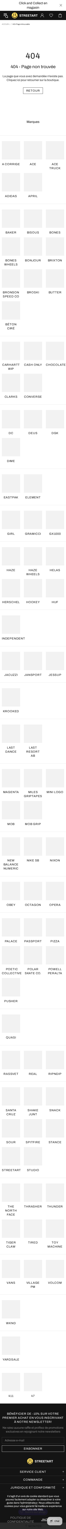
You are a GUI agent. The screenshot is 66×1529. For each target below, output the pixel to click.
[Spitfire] (33, 1128)
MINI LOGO (55, 792)
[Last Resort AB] (33, 734)
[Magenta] (11, 778)
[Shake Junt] (33, 1096)
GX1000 (55, 533)
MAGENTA (11, 792)
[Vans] (11, 1269)
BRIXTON (55, 260)
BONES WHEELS (11, 262)
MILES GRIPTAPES (33, 794)
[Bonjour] (33, 246)
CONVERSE (33, 396)
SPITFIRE (33, 1142)
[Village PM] (33, 1269)
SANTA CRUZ (11, 1112)
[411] (11, 1382)
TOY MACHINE (55, 1244)
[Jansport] (33, 661)
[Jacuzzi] (11, 661)
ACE (33, 164)
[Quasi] (11, 1023)
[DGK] (55, 419)
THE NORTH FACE (11, 1210)
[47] (33, 1382)
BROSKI (33, 292)
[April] (33, 182)
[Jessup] (55, 661)
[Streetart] (11, 1156)
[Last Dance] (11, 734)
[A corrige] (11, 150)
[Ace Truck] (55, 150)
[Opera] (55, 891)
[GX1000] (55, 520)
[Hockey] (33, 588)
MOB (11, 824)
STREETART (11, 1170)
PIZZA (55, 941)
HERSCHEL (11, 602)
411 (10, 1395)
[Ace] (33, 150)
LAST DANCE (11, 749)
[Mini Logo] (55, 778)
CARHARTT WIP (11, 366)
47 (33, 1395)
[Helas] (55, 556)
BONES (55, 232)
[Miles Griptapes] (33, 778)
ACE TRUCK (54, 166)
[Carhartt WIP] (11, 351)
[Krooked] (11, 697)
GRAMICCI (33, 533)
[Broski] (33, 278)
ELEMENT (33, 497)
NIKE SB (33, 860)
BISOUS (33, 232)
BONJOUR (33, 260)
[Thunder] (55, 1192)
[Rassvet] (11, 1060)
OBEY (11, 904)
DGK (55, 433)
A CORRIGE (11, 164)
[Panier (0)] (60, 15)
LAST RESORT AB (33, 751)
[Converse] (33, 383)
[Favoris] (51, 15)
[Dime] (11, 447)
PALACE (11, 941)
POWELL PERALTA (55, 971)
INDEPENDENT (13, 638)
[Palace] (11, 927)
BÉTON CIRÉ (10, 326)
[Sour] (11, 1128)
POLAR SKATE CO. (33, 971)
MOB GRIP (33, 824)
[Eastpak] (11, 483)
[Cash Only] (33, 351)
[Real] (33, 1060)
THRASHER (33, 1206)
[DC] (11, 419)
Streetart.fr (15, 15)
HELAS (55, 570)
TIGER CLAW (11, 1244)
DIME (11, 461)
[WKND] (11, 1309)
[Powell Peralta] (55, 955)
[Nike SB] (33, 846)
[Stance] (55, 1128)
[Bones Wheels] (11, 246)
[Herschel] (11, 588)
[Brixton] (55, 246)
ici (18, 80)
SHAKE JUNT (32, 1112)
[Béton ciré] (11, 310)
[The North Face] (11, 1192)
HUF (55, 602)
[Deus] (33, 419)
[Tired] (33, 1228)
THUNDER (55, 1206)
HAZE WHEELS (33, 572)
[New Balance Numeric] (11, 846)
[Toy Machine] (55, 1228)
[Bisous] (33, 218)
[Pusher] (11, 987)
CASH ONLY (33, 364)
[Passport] (33, 927)
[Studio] (33, 1156)
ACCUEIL (6, 24)
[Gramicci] (33, 520)
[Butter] (55, 278)
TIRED (33, 1242)
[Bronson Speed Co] (11, 278)
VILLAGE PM (33, 1284)
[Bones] (55, 218)
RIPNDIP (55, 1073)
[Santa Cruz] (11, 1096)
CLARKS (11, 396)
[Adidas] (11, 182)
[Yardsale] (11, 1345)
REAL (33, 1073)
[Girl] (11, 520)
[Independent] (11, 624)
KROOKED (11, 711)
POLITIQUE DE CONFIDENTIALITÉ (20, 1519)
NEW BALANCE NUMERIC (11, 864)
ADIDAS (11, 196)
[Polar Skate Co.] (33, 955)
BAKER (11, 232)
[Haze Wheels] (33, 556)
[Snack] (55, 1096)
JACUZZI (11, 674)
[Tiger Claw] (11, 1228)
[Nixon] (55, 846)
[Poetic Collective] (11, 955)
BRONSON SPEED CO (11, 294)
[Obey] (11, 891)
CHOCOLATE (56, 364)
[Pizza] (55, 927)
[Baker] (11, 218)
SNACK (54, 1110)
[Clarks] (11, 383)
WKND (11, 1323)
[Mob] (11, 810)
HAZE (11, 570)
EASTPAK (11, 497)
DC (11, 433)
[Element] (33, 483)
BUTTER (55, 292)
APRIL (33, 196)
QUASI (11, 1037)
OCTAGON (33, 904)
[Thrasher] (33, 1192)
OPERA (55, 904)
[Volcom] (55, 1269)
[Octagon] (33, 891)
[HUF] (55, 588)
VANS (11, 1282)
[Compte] (42, 15)
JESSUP (55, 674)
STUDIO (33, 1170)
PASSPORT (33, 941)
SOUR (11, 1142)
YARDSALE (11, 1359)
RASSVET (11, 1073)
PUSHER (11, 1001)
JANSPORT (33, 674)
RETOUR (33, 90)
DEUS (32, 433)
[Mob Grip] (33, 810)
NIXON (55, 860)
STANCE (55, 1142)
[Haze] (11, 556)
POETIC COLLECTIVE (12, 971)
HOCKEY (33, 602)
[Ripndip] (55, 1060)
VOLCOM (55, 1282)
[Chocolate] (55, 351)
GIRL (11, 533)
